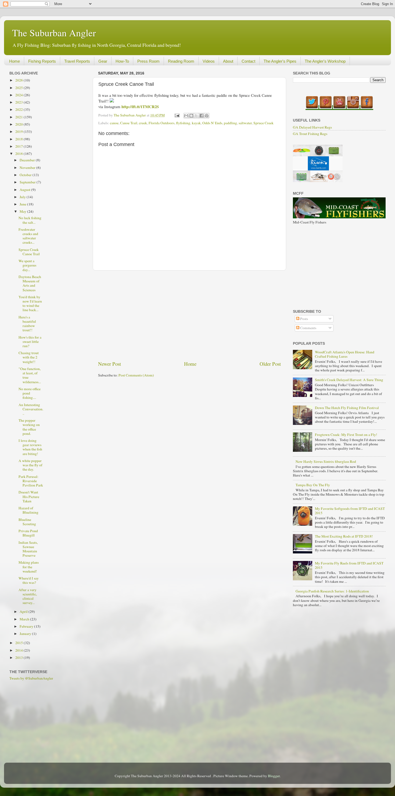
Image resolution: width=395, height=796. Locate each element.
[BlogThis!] (191, 115)
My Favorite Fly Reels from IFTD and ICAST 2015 (349, 565)
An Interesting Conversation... (31, 409)
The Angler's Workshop (325, 61)
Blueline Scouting (27, 521)
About (228, 61)
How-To (122, 61)
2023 (19, 102)
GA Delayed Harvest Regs (312, 127)
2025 (19, 87)
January (26, 633)
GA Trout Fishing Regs (310, 133)
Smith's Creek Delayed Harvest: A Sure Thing (349, 379)
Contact (248, 61)
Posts (303, 318)
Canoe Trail (128, 122)
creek (143, 122)
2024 (19, 95)
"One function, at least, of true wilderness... (30, 375)
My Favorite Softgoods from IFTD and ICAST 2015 (350, 510)
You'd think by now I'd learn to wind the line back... (30, 303)
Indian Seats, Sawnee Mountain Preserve (28, 549)
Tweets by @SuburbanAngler (31, 678)
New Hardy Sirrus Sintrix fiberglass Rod (326, 461)
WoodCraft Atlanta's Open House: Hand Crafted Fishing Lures (344, 354)
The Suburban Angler (54, 32)
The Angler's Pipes (280, 61)
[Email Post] (176, 115)
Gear (102, 61)
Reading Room (181, 61)
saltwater (245, 122)
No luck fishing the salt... (30, 220)
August (25, 189)
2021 (19, 117)
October (26, 174)
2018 (19, 139)
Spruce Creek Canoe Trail (29, 251)
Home (14, 61)
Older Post (270, 363)
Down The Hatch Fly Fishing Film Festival (347, 407)
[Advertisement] (189, 315)
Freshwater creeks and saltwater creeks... (28, 236)
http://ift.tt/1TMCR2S (140, 106)
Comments (307, 327)
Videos (209, 61)
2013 (19, 657)
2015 (19, 642)
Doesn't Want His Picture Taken (29, 496)
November (28, 167)
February (27, 626)
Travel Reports (77, 61)
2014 (19, 650)
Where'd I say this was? (29, 580)
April (24, 611)
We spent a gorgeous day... (27, 265)
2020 (19, 124)
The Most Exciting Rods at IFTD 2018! (344, 536)
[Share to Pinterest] (206, 115)
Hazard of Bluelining (28, 510)
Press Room (148, 61)
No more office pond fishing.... (30, 393)
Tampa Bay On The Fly (313, 484)
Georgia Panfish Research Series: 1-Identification (332, 591)
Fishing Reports (42, 61)
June (23, 204)
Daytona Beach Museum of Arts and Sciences (30, 283)
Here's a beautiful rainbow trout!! (27, 324)
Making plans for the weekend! (29, 566)
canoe (114, 122)
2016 (19, 153)
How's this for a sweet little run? (30, 341)
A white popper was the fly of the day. (30, 465)
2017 (19, 146)
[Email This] (186, 115)
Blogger (274, 775)
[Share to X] (196, 115)
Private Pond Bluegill (28, 533)
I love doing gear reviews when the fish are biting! (30, 447)
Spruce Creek (263, 122)
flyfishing (183, 122)
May (23, 211)
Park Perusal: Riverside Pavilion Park (31, 481)
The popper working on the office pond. (29, 427)
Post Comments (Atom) (136, 375)
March (25, 619)
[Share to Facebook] (201, 115)
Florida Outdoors (161, 122)
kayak (196, 122)
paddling (230, 122)
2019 (19, 131)
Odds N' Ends (212, 122)
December (28, 160)
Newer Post (109, 363)
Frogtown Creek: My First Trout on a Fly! (346, 434)
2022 (19, 109)
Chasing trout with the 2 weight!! (29, 357)
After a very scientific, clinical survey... (28, 596)
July (23, 196)
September (28, 182)
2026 (19, 80)
